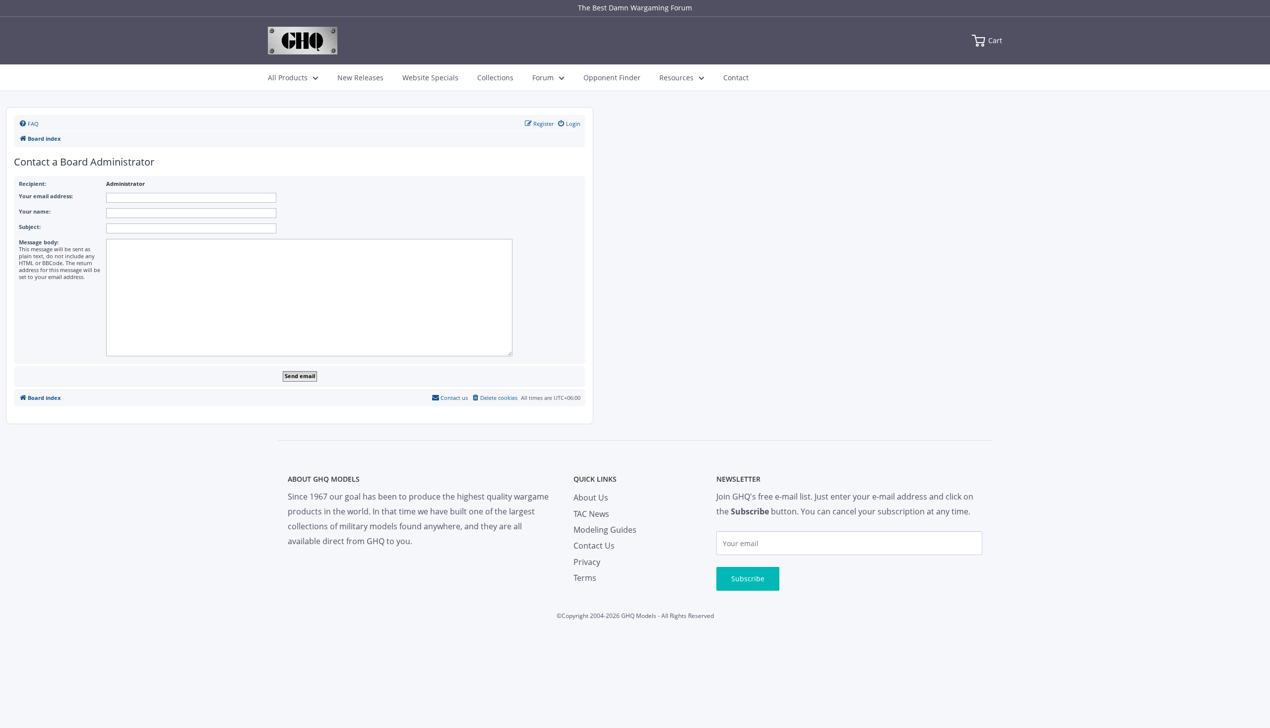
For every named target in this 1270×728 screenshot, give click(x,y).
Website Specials (430, 77)
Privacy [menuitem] (586, 562)
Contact (736, 77)
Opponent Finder (611, 77)
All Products (288, 77)
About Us (590, 497)
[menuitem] (29, 124)
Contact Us (594, 545)
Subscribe (747, 578)
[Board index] (302, 41)
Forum (543, 77)
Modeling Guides (604, 529)
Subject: (30, 226)
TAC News (591, 513)
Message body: (39, 242)
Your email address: (46, 196)
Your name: (35, 211)
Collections (495, 77)
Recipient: (32, 183)
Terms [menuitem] (584, 577)
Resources (676, 77)
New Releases (360, 77)
